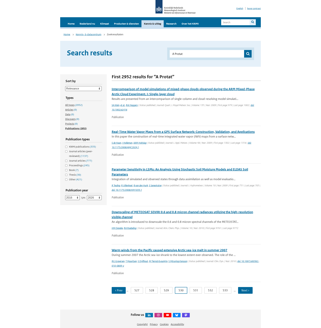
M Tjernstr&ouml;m (158, 261)
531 (195, 290)
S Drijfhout (143, 261)
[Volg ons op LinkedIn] (149, 315)
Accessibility (177, 324)
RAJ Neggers (132, 105)
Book (74, 170)
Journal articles (80, 160)
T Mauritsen (131, 261)
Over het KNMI (190, 23)
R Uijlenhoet (127, 185)
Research (171, 23)
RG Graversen (118, 261)
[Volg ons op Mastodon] (185, 315)
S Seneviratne (155, 185)
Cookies (164, 324)
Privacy (154, 324)
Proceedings (79, 165)
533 (225, 290)
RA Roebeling (130, 228)
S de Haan (116, 142)
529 (166, 290)
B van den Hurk (141, 185)
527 (136, 290)
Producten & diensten (126, 23)
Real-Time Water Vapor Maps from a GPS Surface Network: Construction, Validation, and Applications (183, 132)
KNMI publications (82, 146)
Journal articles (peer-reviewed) (81, 154)
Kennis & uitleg (152, 23)
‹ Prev (118, 290)
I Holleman (127, 142)
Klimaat (104, 23)
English (239, 8)
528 (151, 290)
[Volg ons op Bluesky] (176, 315)
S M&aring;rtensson (178, 261)
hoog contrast (254, 8)
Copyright (142, 324)
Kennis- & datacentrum (88, 34)
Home (71, 23)
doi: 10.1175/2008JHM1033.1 (127, 190)
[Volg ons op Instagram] (158, 315)
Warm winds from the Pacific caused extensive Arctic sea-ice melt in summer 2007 (169, 250)
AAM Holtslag (139, 142)
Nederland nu (87, 23)
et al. (122, 105)
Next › (245, 290)
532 (210, 290)
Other (75, 179)
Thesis (75, 174)
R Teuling (116, 185)
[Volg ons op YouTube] (167, 315)
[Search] (253, 22)
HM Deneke (117, 228)
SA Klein (115, 105)
